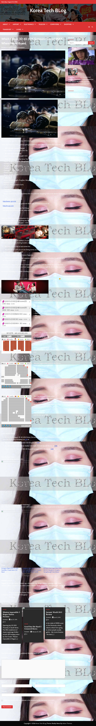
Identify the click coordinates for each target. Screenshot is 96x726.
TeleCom (42, 24)
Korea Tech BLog (48, 10)
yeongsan (62, 585)
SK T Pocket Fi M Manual (82, 93)
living (18, 29)
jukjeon (9, 585)
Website (3, 691)
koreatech (21, 47)
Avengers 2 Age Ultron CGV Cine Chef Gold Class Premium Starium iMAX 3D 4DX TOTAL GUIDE (31, 570)
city (36, 583)
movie (10, 580)
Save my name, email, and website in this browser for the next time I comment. (29, 700)
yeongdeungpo (53, 585)
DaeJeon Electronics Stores (83, 100)
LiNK (26, 439)
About (5, 24)
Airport (16, 24)
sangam (14, 585)
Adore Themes (67, 723)
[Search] (92, 27)
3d (7, 583)
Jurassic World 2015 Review (54, 613)
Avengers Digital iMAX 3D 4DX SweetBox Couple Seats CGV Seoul (9, 570)
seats (19, 585)
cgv (26, 583)
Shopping (68, 24)
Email (37, 682)
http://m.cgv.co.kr (8, 206)
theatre (33, 585)
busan (16, 583)
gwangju (51, 583)
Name (3, 682)
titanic (38, 585)
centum (21, 583)
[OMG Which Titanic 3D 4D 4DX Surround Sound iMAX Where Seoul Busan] (20, 511)
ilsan (55, 583)
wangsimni (44, 585)
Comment (5, 657)
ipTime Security (80, 96)
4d (9, 583)
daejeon (45, 583)
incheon (3, 585)
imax (59, 583)
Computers (54, 24)
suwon (28, 585)
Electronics (29, 24)
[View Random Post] (89, 27)
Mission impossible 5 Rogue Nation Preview (11, 614)
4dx (12, 583)
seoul (24, 585)
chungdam (30, 583)
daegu (40, 583)
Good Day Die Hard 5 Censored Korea (32, 627)
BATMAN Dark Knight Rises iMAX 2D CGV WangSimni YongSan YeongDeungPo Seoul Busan (53, 570)
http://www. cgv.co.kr (9, 201)
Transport (7, 29)
